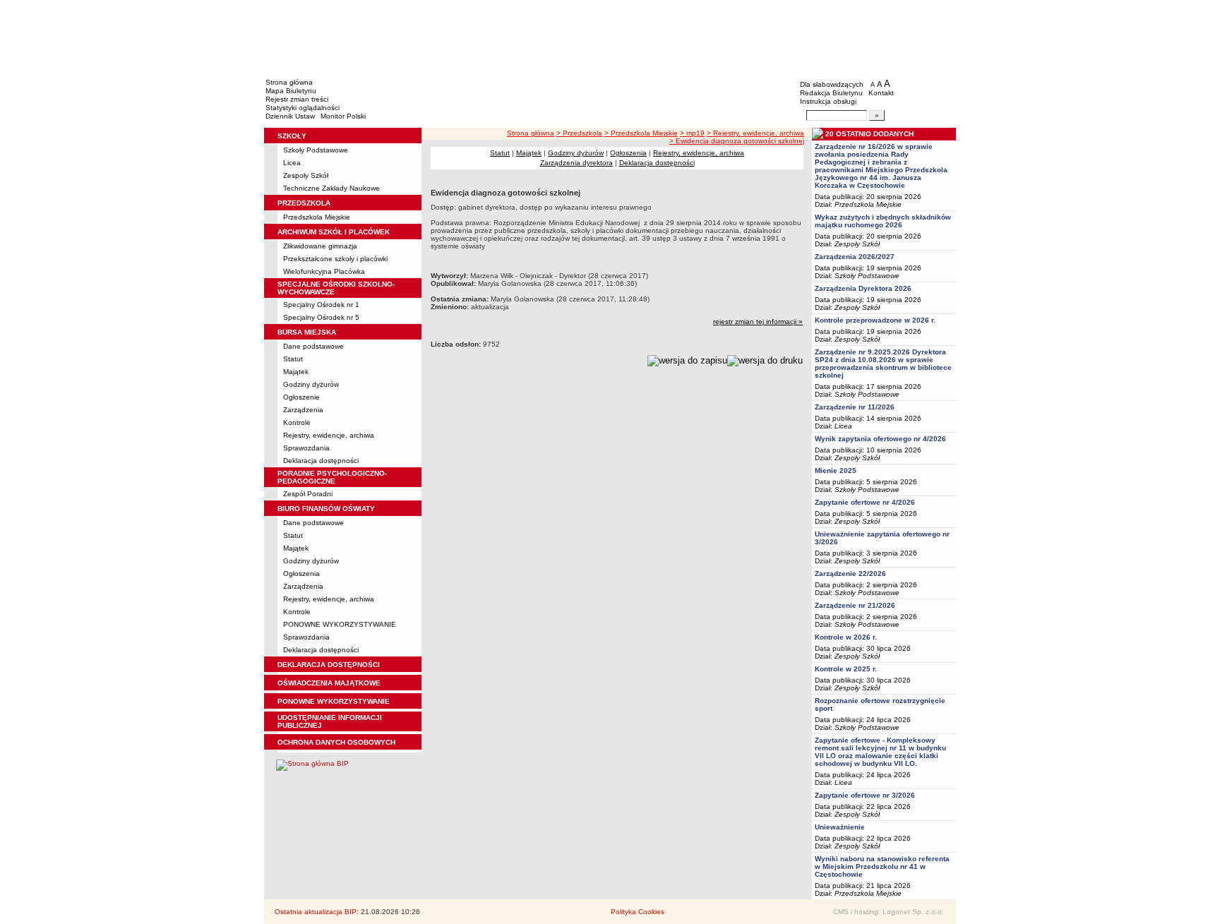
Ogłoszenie (301, 397)
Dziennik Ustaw (290, 116)
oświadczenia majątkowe (329, 683)
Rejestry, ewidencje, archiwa (328, 435)
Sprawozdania (306, 448)
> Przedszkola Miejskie (641, 133)
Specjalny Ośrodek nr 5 (321, 317)
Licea (292, 163)
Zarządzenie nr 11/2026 (855, 407)
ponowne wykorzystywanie (333, 701)
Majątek (296, 372)
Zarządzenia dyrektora (576, 163)
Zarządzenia (303, 410)
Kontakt (881, 93)
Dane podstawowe (313, 346)
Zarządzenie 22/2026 (850, 573)
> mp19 (692, 133)
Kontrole (297, 422)
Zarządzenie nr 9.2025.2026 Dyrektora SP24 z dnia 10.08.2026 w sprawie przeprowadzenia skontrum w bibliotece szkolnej (883, 363)
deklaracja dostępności (328, 664)
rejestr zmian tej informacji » (758, 321)
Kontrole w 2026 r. (846, 637)
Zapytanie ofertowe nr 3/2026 (865, 795)
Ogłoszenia (301, 573)
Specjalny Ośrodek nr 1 (321, 304)
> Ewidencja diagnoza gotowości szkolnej (736, 141)
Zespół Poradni (308, 494)
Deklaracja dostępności (321, 460)
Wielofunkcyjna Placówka (324, 271)
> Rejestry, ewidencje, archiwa (755, 133)
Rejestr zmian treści (296, 99)
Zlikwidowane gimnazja (320, 246)
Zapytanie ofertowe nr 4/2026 (865, 502)
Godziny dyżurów (311, 384)
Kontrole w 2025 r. (846, 669)
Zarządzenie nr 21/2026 (855, 605)
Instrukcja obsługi (828, 101)
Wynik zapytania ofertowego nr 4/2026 (880, 439)
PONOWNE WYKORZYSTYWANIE (339, 624)
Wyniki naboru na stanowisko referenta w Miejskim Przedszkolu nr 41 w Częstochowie (882, 866)
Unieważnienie (840, 827)
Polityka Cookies (637, 912)
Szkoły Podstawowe (315, 150)
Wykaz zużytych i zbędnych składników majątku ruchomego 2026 (883, 221)
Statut (293, 359)
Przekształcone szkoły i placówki (335, 259)
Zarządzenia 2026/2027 (855, 256)
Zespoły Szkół (305, 175)
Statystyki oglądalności (302, 108)
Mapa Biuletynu (290, 91)
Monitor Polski (343, 116)
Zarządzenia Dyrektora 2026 (863, 288)
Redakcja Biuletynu (831, 93)
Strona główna (289, 82)
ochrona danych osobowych (336, 742)
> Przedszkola (579, 133)
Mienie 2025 (835, 470)
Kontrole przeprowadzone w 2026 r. (875, 320)
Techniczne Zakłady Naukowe (331, 188)
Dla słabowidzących (831, 84)
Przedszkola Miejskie (316, 217)
